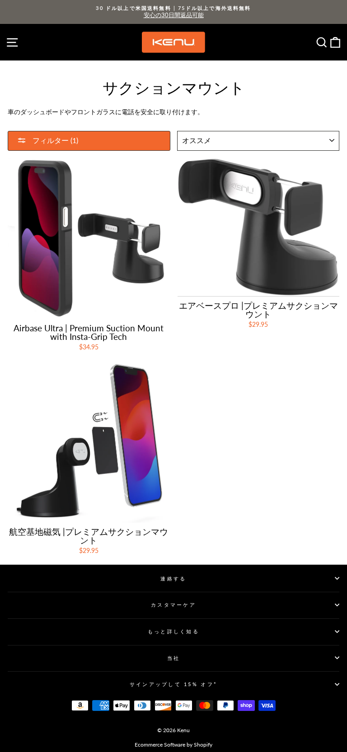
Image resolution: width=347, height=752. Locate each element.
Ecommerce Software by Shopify (173, 744)
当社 (173, 658)
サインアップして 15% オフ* (173, 684)
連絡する (173, 578)
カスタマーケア (173, 605)
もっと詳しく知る (173, 631)
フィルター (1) (54, 140)
